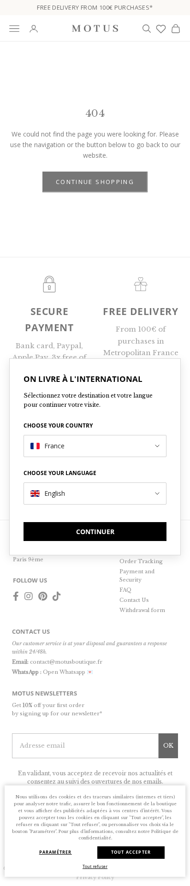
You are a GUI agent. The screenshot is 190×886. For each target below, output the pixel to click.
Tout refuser (95, 866)
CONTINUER (95, 531)
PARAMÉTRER (55, 852)
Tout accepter (131, 852)
